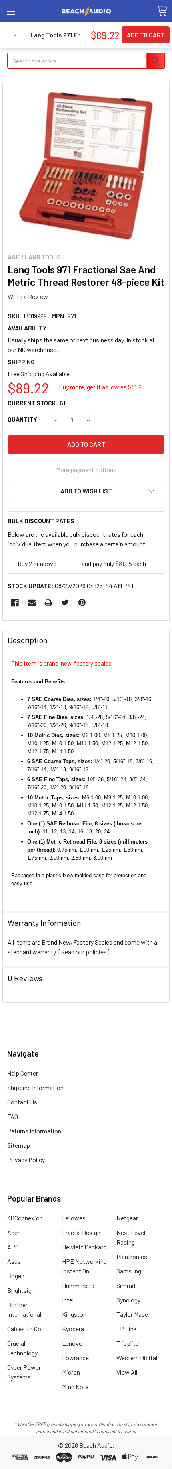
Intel (68, 1300)
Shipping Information (35, 1087)
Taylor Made (132, 1314)
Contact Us (22, 1102)
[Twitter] (65, 602)
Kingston (74, 1314)
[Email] (31, 602)
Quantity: (23, 419)
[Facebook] (15, 602)
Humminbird (78, 1285)
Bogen (15, 1276)
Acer (13, 1232)
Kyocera (73, 1328)
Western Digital (136, 1357)
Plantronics (131, 1256)
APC (13, 1247)
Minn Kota (75, 1386)
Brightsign (21, 1290)
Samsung (128, 1271)
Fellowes (74, 1218)
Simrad (125, 1285)
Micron (71, 1372)
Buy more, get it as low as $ (102, 387)
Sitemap (18, 1145)
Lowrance (75, 1357)
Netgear (127, 1218)
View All (126, 1372)
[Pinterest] (82, 602)
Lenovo (72, 1343)
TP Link (126, 1328)
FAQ (12, 1116)
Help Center (22, 1073)
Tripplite (127, 1343)
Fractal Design (81, 1232)
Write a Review (28, 296)
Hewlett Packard (84, 1247)
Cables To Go (24, 1328)
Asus (14, 1261)
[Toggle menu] (11, 11)
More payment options (86, 469)
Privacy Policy (26, 1159)
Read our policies (84, 952)
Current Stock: (37, 403)
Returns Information (34, 1131)
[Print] (48, 602)
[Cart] (162, 11)
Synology (128, 1300)
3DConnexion (25, 1218)
